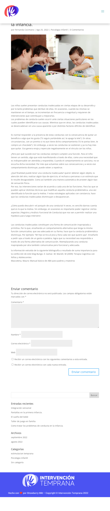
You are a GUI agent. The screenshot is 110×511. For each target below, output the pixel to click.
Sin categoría (17, 462)
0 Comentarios (77, 29)
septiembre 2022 (19, 437)
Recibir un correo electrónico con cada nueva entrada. (40, 364)
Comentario (17, 302)
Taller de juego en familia (23, 421)
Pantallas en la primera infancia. (26, 412)
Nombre (16, 334)
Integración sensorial (21, 408)
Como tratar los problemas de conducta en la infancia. (37, 425)
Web (13, 352)
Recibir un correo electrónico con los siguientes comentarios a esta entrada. (51, 359)
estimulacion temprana (22, 453)
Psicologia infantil (59, 29)
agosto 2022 (16, 441)
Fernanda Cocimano (24, 29)
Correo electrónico (20, 343)
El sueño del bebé (19, 416)
